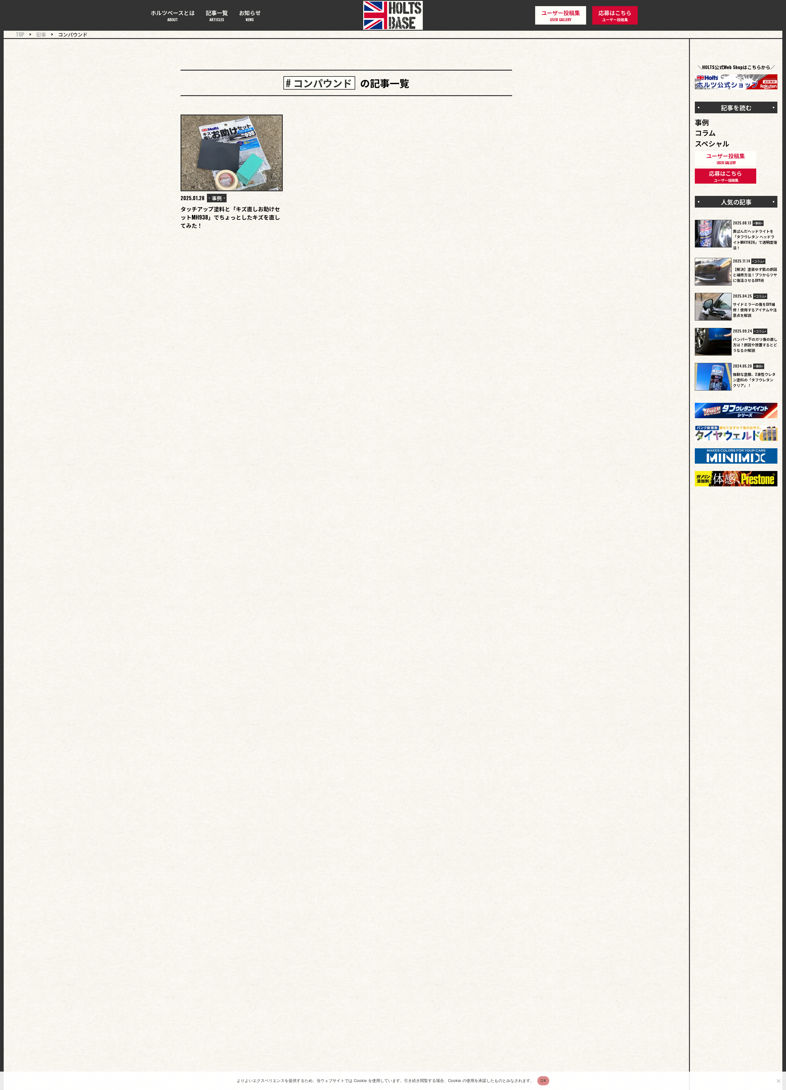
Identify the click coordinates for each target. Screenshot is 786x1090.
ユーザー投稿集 (560, 15)
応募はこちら (615, 15)
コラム (705, 132)
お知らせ (250, 15)
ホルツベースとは (173, 15)
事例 (217, 198)
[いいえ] (778, 1081)
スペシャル (712, 143)
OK (543, 1080)
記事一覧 (217, 15)
